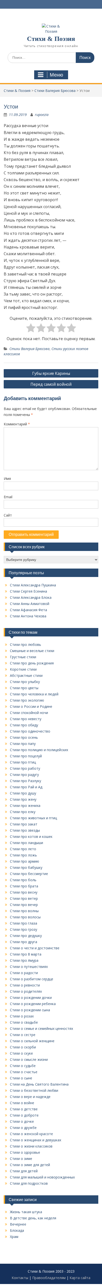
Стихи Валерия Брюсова (29, 348)
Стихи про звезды (25, 830)
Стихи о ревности (25, 985)
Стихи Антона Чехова (28, 616)
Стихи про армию (24, 861)
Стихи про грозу (23, 929)
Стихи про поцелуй (26, 756)
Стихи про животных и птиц (33, 818)
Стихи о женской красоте (31, 1133)
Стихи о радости (24, 972)
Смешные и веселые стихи (32, 650)
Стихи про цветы (24, 687)
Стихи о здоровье (25, 1152)
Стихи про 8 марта (25, 954)
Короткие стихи (23, 669)
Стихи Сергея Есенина (28, 591)
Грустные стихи (23, 657)
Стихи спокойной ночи (29, 712)
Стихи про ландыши (26, 842)
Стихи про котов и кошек (31, 836)
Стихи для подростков (29, 1183)
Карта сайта (80, 1277)
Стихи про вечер (24, 904)
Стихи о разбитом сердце (31, 979)
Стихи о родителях (26, 991)
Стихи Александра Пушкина (33, 585)
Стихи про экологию (27, 700)
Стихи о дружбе (23, 1127)
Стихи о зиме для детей (30, 1164)
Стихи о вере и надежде (30, 1096)
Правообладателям (49, 1277)
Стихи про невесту (25, 718)
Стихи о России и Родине (31, 706)
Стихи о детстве (24, 1109)
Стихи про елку (22, 811)
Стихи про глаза (23, 923)
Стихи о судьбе (23, 1065)
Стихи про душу (23, 793)
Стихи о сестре (22, 1034)
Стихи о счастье (23, 1071)
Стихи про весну (23, 892)
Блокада (17, 1230)
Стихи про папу (23, 743)
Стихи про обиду (24, 725)
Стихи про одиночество (30, 731)
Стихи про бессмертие (29, 873)
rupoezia (42, 114)
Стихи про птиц (23, 762)
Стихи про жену (23, 799)
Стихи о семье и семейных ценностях (41, 1028)
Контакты (20, 1277)
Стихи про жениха (25, 805)
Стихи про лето (23, 849)
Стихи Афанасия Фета (28, 609)
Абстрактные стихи (26, 675)
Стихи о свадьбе (24, 1022)
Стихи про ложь (23, 855)
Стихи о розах (22, 1016)
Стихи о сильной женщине (32, 1041)
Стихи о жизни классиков (31, 1146)
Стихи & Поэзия (51, 38)
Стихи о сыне (21, 1078)
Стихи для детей (24, 1171)
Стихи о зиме (21, 1158)
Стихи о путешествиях (29, 966)
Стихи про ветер (24, 898)
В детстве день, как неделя (33, 1218)
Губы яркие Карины (51, 373)
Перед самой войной (51, 384)
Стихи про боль (23, 879)
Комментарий (17, 424)
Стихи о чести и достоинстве (34, 948)
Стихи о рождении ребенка (33, 1003)
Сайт (8, 515)
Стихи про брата (24, 886)
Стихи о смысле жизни (29, 1059)
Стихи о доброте (24, 1115)
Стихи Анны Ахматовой (29, 603)
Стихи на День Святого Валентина (39, 1084)
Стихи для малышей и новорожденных (42, 1177)
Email (8, 496)
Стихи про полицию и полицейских (39, 749)
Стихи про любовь (25, 644)
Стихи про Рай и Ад (26, 787)
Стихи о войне (22, 1102)
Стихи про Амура (24, 960)
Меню (56, 75)
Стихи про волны (24, 910)
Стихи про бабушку (26, 867)
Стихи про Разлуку (25, 780)
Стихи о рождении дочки (31, 997)
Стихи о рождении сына (30, 1010)
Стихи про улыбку (25, 681)
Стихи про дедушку (26, 935)
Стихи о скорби (23, 1047)
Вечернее (18, 1224)
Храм (14, 1236)
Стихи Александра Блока (30, 597)
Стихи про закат (23, 824)
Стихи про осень (24, 737)
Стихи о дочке (22, 1121)
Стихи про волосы (25, 917)
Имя (7, 478)
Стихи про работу (25, 768)
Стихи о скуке (21, 1053)
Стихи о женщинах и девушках (35, 1140)
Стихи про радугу (24, 774)
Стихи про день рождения (32, 663)
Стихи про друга (23, 941)
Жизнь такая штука (26, 1211)
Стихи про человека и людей (34, 694)
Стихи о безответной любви (34, 1090)
